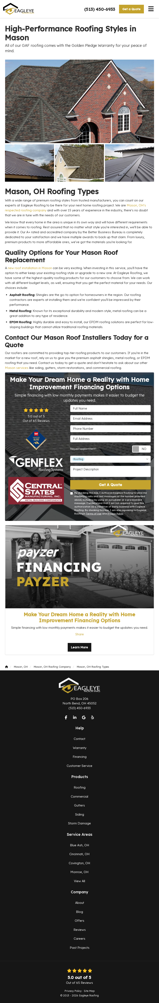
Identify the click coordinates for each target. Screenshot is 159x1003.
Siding (79, 814)
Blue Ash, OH (79, 845)
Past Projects (79, 948)
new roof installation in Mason (30, 268)
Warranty (79, 748)
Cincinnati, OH (79, 854)
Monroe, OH (79, 872)
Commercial (79, 796)
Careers (79, 939)
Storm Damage (79, 823)
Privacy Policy (115, 513)
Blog (79, 912)
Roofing (80, 787)
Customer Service (79, 766)
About (79, 903)
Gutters (79, 805)
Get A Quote (110, 484)
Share (79, 634)
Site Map (89, 990)
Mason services (16, 368)
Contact (79, 739)
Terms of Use (93, 513)
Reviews (79, 930)
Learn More (79, 647)
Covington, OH (79, 863)
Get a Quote (131, 9)
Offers (79, 921)
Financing (80, 757)
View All (79, 881)
